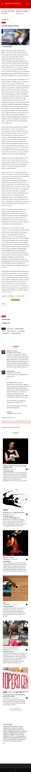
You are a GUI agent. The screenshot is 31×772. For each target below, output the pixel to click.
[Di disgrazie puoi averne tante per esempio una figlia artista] (15, 451)
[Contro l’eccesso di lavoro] (15, 633)
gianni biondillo (6, 319)
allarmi (5, 463)
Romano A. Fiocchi (12, 350)
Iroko (4, 603)
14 (26, 649)
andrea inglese (6, 514)
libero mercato (11, 331)
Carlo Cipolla (10, 328)
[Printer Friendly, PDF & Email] (15, 300)
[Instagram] (3, 743)
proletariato (5, 333)
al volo (5, 692)
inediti (4, 600)
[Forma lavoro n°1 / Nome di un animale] (15, 498)
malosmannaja (10, 371)
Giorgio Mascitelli (7, 649)
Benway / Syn (19, 13)
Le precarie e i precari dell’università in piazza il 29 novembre (14, 695)
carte (3, 22)
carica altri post (14, 709)
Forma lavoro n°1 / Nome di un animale (14, 512)
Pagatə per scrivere (8, 557)
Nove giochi (4, 13)
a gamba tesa (6, 645)
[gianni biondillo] (6, 718)
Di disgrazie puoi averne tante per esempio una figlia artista (14, 466)
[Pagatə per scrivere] (15, 543)
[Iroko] (15, 588)
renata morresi (6, 469)
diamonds (9, 412)
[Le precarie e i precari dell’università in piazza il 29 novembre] (15, 680)
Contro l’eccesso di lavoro (10, 648)
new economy (21, 331)
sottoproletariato (16, 333)
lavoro (4, 331)
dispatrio (5, 509)
